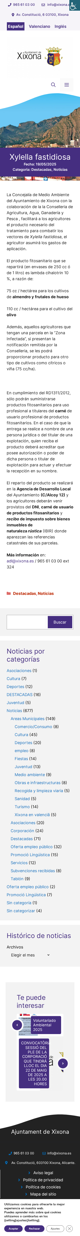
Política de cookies (43, 1187)
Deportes (15, 686)
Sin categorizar (21, 910)
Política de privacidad (43, 1180)
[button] (53, 85)
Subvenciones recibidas (33, 870)
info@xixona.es (59, 4)
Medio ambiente (30, 774)
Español (15, 26)
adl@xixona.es (20, 561)
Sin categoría (19, 902)
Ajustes (55, 1228)
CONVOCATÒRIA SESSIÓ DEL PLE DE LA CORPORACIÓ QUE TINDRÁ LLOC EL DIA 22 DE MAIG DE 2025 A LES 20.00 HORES (36, 1063)
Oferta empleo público (32, 846)
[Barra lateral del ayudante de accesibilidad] (74, 5)
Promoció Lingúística (30, 854)
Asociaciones (19, 670)
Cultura (13, 678)
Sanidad (22, 798)
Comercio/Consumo (33, 726)
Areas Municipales (27, 718)
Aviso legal (43, 1172)
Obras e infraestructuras (37, 782)
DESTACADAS (19, 694)
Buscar (60, 622)
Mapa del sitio (43, 1194)
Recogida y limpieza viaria (39, 790)
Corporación (22, 830)
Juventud (15, 702)
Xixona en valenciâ (32, 814)
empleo (21, 750)
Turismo (22, 806)
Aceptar (13, 1228)
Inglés (60, 26)
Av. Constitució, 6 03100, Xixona (42, 14)
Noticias (61, 169)
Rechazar (34, 1228)
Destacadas (41, 169)
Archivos (15, 947)
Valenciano (39, 26)
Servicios (19, 862)
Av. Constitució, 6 (24, 1163)
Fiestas (21, 758)
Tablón (17, 878)
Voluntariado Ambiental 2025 (44, 1025)
